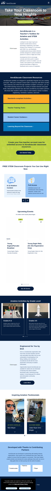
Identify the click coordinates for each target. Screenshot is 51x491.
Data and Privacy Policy (21, 484)
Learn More (27, 382)
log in (33, 214)
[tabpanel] (15, 250)
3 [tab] (25, 284)
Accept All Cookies (11, 488)
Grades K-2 (7, 321)
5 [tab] (27, 284)
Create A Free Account (25, 22)
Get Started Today (25, 152)
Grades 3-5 (33, 321)
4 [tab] (26, 284)
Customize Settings (25, 488)
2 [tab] (23, 284)
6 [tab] (28, 284)
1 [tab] (22, 284)
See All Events (25, 288)
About (38, 484)
